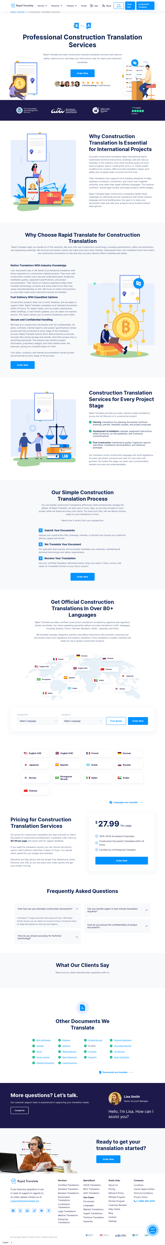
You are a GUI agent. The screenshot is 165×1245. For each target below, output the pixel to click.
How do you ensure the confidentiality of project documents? (112, 926)
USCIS (39, 1051)
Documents (88, 1201)
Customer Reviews (118, 1205)
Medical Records (69, 1051)
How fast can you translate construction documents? (45, 909)
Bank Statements (69, 1057)
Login (96, 6)
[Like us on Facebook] (48, 1210)
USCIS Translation (92, 1185)
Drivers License (42, 1057)
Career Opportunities (144, 1189)
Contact (112, 1217)
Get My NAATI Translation (143, 5)
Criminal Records (95, 1040)
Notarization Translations (64, 1198)
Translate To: (66, 715)
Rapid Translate (18, 12)
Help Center (114, 1209)
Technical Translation (93, 1217)
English (6, 1242)
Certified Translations (68, 1185)
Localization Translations (64, 1206)
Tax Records (119, 1051)
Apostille (40, 1046)
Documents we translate (115, 1072)
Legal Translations (67, 1211)
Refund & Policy (116, 1193)
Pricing (83, 6)
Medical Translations (68, 1215)
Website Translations (93, 1209)
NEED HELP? (152, 1230)
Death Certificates (121, 1057)
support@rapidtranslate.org (25, 1201)
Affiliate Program (117, 1197)
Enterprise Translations (64, 1221)
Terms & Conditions (143, 1193)
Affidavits (66, 1046)
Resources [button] (55, 6)
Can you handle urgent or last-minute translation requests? (112, 910)
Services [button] (41, 6)
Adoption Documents (45, 1063)
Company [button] (70, 6)
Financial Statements (122, 1040)
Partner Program (117, 1201)
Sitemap (113, 1221)
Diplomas (66, 1040)
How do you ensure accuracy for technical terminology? (39, 937)
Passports (92, 1057)
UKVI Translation (91, 1193)
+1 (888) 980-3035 (145, 1201)
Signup (108, 6)
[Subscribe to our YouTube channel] (41, 1210)
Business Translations (68, 1193)
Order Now (129, 5)
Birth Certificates (43, 1040)
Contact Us (19, 1110)
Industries (88, 1221)
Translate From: (22, 715)
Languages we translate (125, 802)
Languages (88, 1205)
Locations (138, 1185)
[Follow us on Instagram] (13, 1210)
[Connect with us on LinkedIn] (27, 1210)
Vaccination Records (122, 1046)
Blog (111, 1213)
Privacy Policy (141, 1197)
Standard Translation (68, 1189)
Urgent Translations (92, 1213)
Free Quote (119, 6)
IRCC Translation (91, 1189)
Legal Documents (69, 1063)
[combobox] (7, 1242)
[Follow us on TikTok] (34, 1210)
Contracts (92, 1051)
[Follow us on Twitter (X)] (20, 1210)
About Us (113, 1185)
